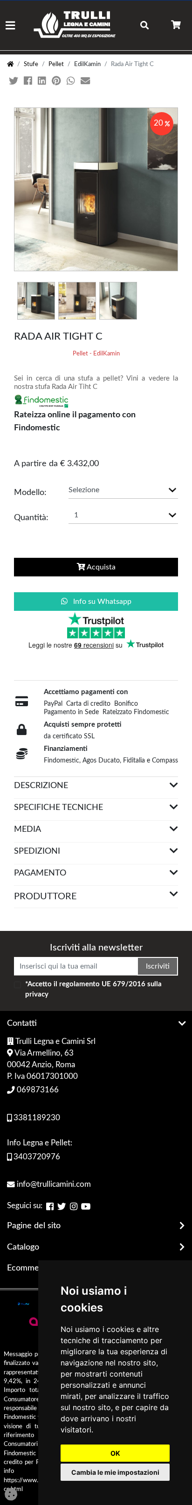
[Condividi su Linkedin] (43, 81)
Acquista (100, 567)
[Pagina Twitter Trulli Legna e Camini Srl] (61, 1206)
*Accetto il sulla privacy (93, 989)
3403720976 (36, 1157)
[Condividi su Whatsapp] (72, 81)
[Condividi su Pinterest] (57, 81)
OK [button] (115, 1453)
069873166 (37, 1090)
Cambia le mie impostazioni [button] (115, 1472)
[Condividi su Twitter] (14, 81)
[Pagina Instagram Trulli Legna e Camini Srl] (73, 1206)
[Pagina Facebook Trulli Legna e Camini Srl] (50, 1206)
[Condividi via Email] (86, 81)
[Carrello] (176, 25)
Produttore (45, 896)
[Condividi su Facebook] (29, 81)
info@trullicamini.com (53, 1184)
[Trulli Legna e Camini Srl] (75, 25)
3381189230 (36, 1118)
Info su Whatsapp (101, 601)
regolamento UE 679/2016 (102, 984)
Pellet (56, 64)
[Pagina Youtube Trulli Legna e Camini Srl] (86, 1206)
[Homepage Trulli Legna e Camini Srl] (10, 64)
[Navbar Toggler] (10, 25)
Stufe (31, 64)
